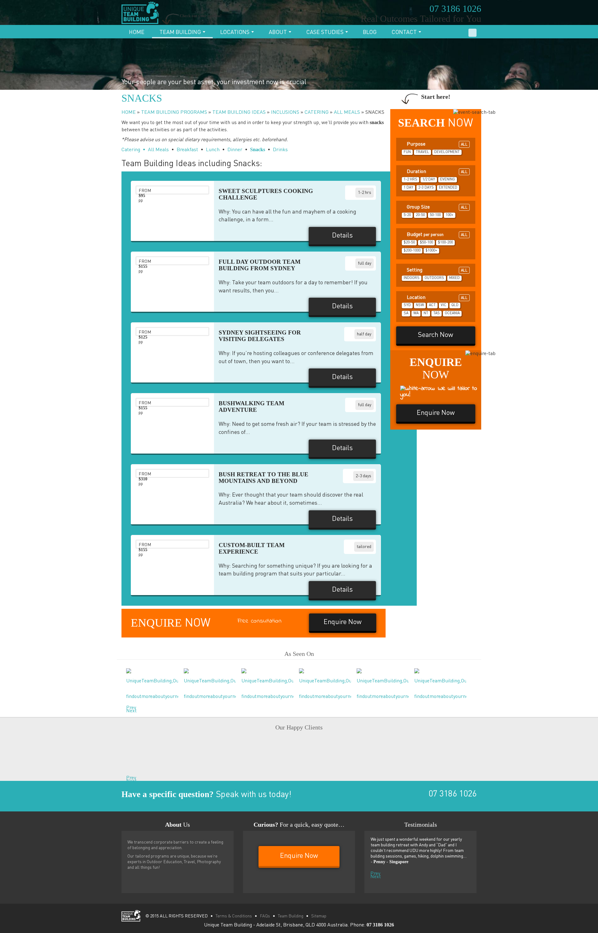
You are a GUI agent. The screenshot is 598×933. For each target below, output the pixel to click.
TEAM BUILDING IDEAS (239, 112)
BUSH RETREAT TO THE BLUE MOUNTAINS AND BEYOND (263, 477)
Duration (437, 171)
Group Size (437, 207)
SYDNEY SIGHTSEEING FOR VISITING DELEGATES (260, 335)
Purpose (437, 144)
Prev (127, 706)
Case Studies (325, 32)
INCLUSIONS (285, 112)
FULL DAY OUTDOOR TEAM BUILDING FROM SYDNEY (260, 265)
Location (437, 297)
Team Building (180, 32)
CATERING (317, 112)
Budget (437, 234)
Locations (235, 32)
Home (137, 32)
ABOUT (278, 32)
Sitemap (318, 916)
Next (127, 710)
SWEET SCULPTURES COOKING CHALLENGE (266, 194)
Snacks (257, 149)
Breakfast (187, 149)
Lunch (213, 149)
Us (177, 824)
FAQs (265, 916)
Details (342, 235)
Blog (370, 32)
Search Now (435, 335)
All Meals (158, 149)
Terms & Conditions (234, 916)
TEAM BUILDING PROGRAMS (174, 112)
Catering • (133, 149)
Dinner (234, 149)
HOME (128, 112)
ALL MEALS (347, 112)
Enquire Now (444, 31)
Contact (405, 32)
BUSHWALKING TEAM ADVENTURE (251, 406)
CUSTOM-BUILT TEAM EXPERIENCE (252, 548)
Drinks (280, 149)
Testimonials (420, 824)
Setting (437, 270)
